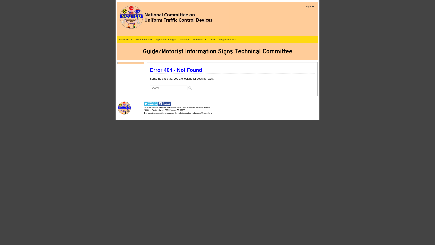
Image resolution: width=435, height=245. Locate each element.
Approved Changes (165, 39)
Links (212, 39)
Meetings (184, 39)
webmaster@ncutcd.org (202, 113)
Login (308, 6)
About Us (124, 39)
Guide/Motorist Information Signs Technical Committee (217, 51)
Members (198, 39)
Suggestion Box (227, 39)
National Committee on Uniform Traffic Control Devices (172, 107)
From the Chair (144, 39)
